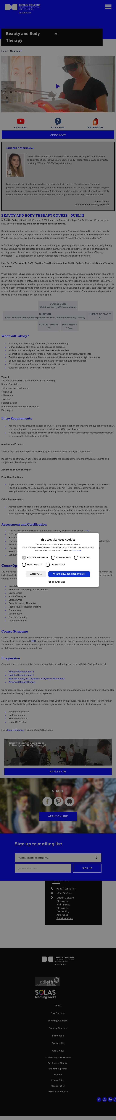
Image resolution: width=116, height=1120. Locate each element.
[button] (58, 582)
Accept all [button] (36, 574)
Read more (76, 550)
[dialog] (58, 560)
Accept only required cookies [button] (69, 574)
